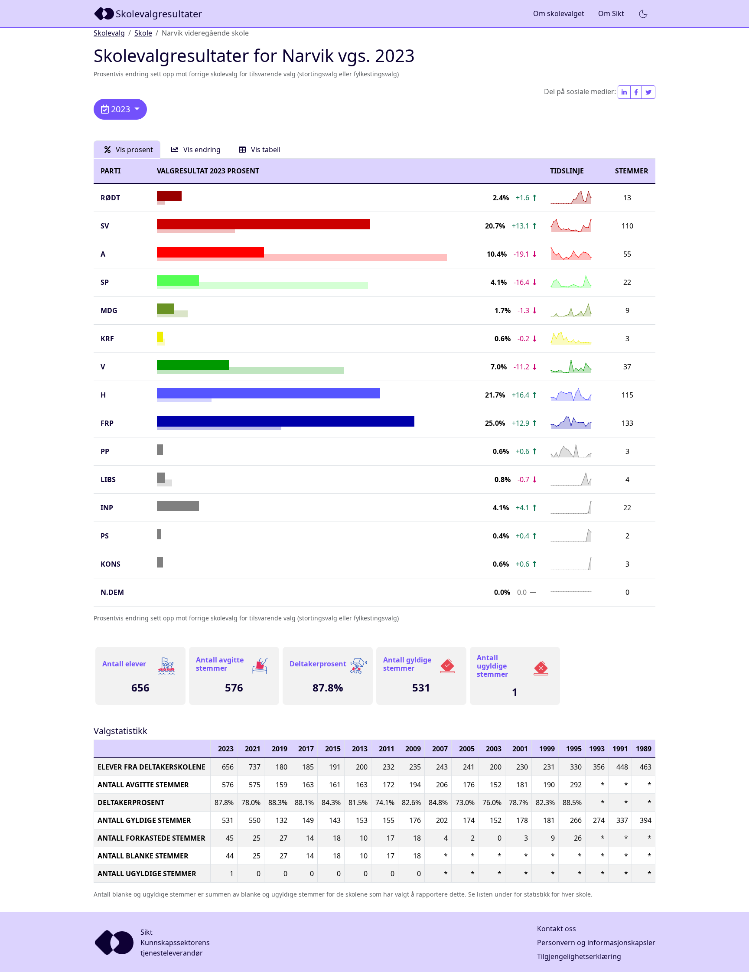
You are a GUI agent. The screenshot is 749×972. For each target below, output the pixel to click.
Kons (110, 564)
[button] (643, 14)
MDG (109, 310)
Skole (143, 33)
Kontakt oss (556, 928)
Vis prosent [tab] (133, 149)
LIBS (108, 479)
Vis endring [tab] (201, 149)
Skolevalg (109, 33)
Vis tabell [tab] (264, 149)
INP (107, 507)
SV (105, 226)
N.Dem (112, 592)
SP (105, 282)
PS (105, 536)
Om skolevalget (558, 13)
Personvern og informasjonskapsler (596, 942)
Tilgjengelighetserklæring (579, 956)
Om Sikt (611, 13)
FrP (107, 423)
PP (105, 451)
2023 (120, 109)
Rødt (110, 197)
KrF (107, 338)
